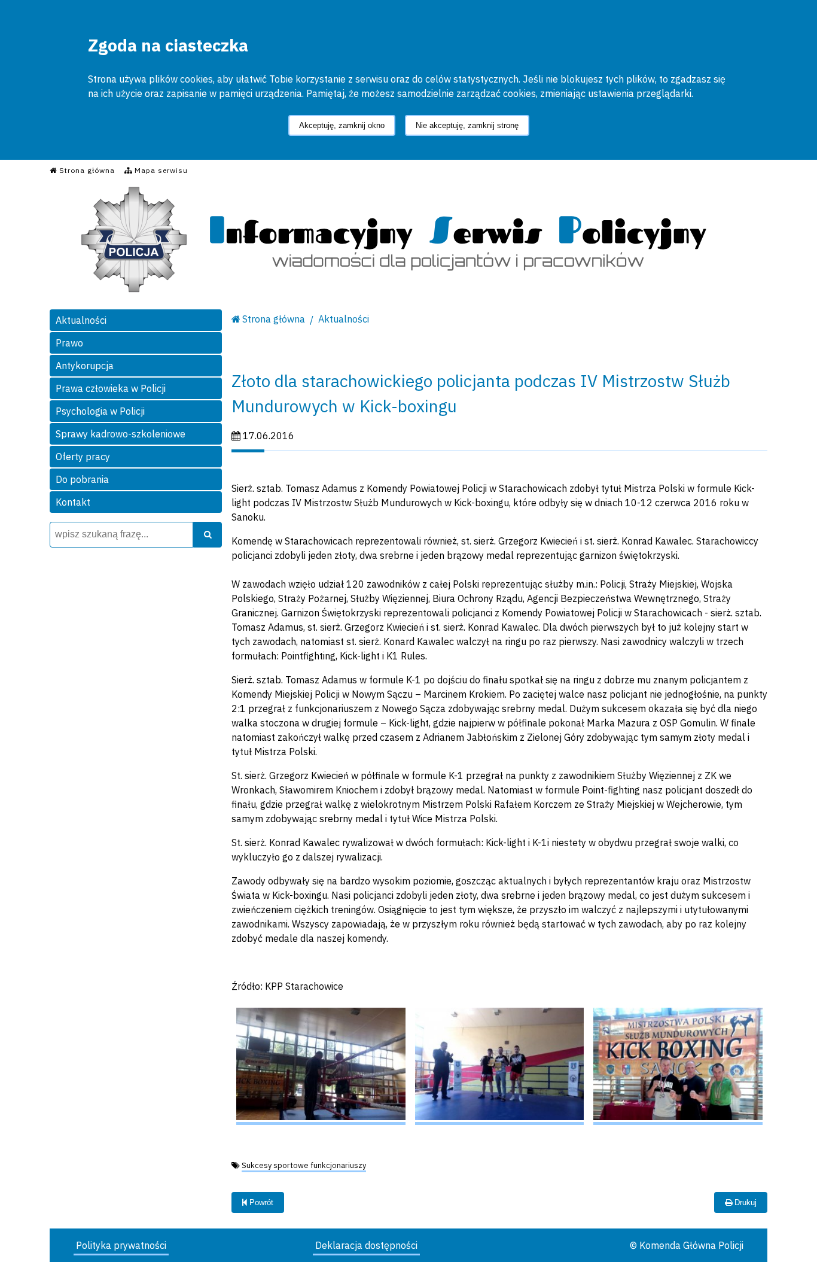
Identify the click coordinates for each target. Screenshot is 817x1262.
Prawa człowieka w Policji (111, 388)
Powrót (260, 1202)
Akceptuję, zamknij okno (342, 125)
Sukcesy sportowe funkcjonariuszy (304, 1165)
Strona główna (273, 319)
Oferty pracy (83, 457)
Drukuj (744, 1202)
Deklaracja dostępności (366, 1245)
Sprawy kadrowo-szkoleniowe (120, 434)
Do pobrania (82, 479)
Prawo (69, 343)
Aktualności (81, 320)
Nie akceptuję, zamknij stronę (467, 125)
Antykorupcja (85, 366)
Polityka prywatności (121, 1245)
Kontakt (73, 502)
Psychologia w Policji (100, 411)
